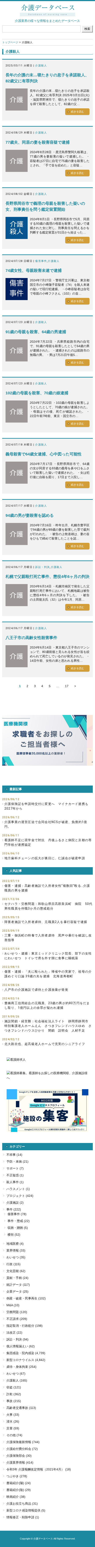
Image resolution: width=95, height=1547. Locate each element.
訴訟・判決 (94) (17, 1339)
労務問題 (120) (16, 1312)
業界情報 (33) (15, 1250)
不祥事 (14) (14, 1154)
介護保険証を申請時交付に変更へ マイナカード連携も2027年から (46, 806)
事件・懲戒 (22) (19, 1221)
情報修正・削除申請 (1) (22, 1517)
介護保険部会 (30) (19, 1455)
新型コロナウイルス (20, 1360)
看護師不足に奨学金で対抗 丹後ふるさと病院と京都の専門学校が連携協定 (48, 842)
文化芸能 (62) (15, 1271)
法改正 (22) (14, 1332)
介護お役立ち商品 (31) (22, 1503)
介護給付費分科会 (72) (22, 1449)
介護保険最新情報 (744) (23, 1442)
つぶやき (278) (16, 1476)
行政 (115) (13, 1264)
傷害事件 (41, 261)
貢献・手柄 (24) (17, 1278)
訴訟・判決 (42, 567)
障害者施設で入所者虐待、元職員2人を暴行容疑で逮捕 (45, 922)
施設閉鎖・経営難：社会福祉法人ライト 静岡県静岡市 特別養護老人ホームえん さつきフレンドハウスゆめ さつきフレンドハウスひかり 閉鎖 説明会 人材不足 (48, 1025)
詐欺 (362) (13, 1394)
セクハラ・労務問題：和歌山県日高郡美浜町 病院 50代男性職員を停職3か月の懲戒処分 (48, 906)
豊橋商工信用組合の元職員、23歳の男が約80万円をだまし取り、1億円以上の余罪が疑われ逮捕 (47, 1005)
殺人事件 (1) (15, 1182)
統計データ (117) (18, 1284)
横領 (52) (14, 1234)
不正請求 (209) (16, 1319)
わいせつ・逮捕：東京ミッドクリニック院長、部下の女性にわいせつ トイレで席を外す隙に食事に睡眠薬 (48, 956)
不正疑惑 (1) (15, 1175)
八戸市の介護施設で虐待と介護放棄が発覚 (36, 989)
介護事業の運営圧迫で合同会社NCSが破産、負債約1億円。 (45, 824)
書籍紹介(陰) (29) (18, 1490)
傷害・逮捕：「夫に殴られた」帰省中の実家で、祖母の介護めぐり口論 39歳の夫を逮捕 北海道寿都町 (48, 974)
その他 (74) (14, 1435)
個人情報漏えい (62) (20, 1346)
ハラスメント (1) (18, 1189)
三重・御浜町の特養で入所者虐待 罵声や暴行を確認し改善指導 (48, 938)
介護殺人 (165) (16, 1380)
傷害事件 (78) (17, 1214)
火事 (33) (12, 1414)
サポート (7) (15, 1168)
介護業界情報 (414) (19, 1462)
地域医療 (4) (15, 1243)
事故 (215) (13, 1401)
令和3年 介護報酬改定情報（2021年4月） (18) (38, 1469)
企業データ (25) (17, 1291)
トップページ (10, 42)
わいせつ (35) (15, 1257)
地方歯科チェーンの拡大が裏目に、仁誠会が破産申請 (44, 858)
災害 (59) (12, 1428)
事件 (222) (13, 1209)
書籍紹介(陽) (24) (18, 1483)
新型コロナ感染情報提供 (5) (25, 1510)
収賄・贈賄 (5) (18, 1227)
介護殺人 (41, 65)
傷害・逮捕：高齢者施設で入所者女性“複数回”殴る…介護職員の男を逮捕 (47, 888)
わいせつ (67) (15, 1373)
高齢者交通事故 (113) (21, 1408)
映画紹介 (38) (15, 1496)
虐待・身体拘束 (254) (21, 1366)
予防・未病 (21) (17, 1161)
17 (66, 686)
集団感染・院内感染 (20, 1353)
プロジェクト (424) (19, 1195)
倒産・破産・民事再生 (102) (26, 1298)
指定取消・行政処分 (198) (24, 1325)
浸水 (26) (12, 1421)
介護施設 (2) (15, 1202)
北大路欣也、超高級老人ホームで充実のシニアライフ (44, 1044)
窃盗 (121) (13, 1387)
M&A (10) (12, 1305)
